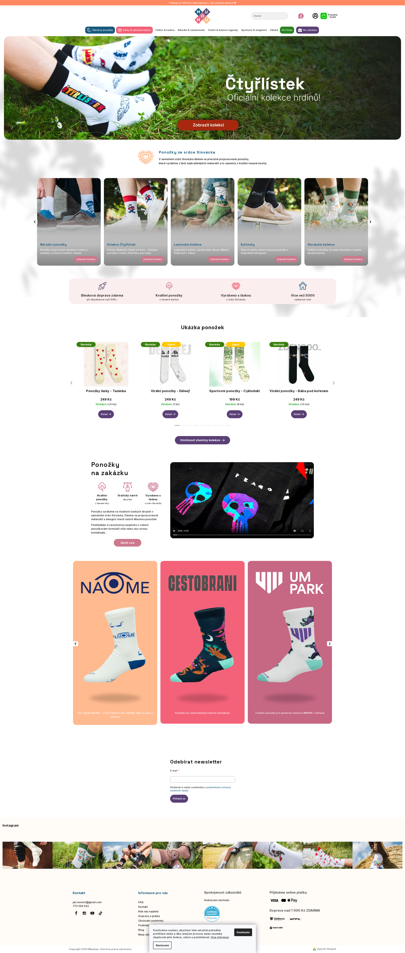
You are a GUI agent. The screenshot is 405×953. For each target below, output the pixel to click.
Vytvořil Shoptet (326, 949)
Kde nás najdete (148, 911)
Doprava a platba (149, 916)
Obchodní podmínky (151, 920)
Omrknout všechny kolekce (200, 440)
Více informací (220, 937)
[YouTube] (92, 913)
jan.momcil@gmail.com (87, 902)
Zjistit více (127, 542)
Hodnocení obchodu (216, 900)
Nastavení (162, 945)
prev (71, 382)
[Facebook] (76, 913)
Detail (104, 414)
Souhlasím (243, 932)
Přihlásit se (179, 798)
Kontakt (143, 906)
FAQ (141, 902)
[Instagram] (84, 913)
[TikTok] (100, 913)
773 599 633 (81, 906)
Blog (141, 930)
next (333, 382)
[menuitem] (100, 30)
